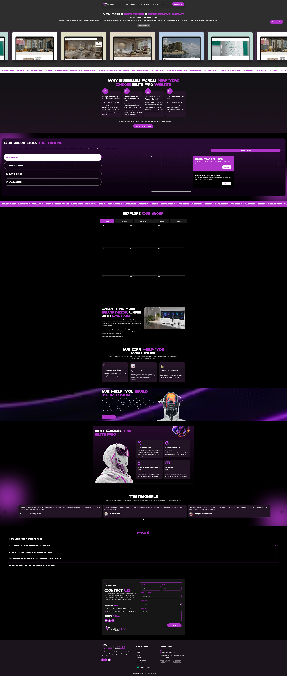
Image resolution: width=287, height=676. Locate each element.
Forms (162, 4)
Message (144, 608)
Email (164, 584)
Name (143, 584)
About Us (132, 4)
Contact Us (156, 4)
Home (126, 4)
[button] (5, 512)
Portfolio (140, 4)
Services (146, 4)
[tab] (53, 157)
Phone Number (146, 592)
